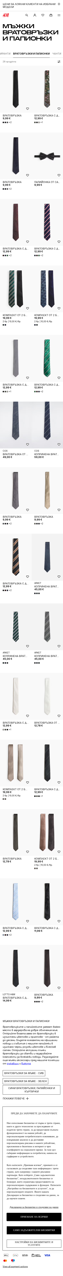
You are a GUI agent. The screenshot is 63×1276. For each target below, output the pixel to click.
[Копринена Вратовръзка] (16, 626)
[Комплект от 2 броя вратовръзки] (16, 289)
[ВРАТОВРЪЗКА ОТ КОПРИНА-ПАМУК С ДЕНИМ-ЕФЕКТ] (16, 425)
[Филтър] (58, 62)
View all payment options (15, 1266)
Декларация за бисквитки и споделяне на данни (34, 1207)
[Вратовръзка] (16, 89)
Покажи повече (14, 1098)
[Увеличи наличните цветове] (5, 325)
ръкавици (13, 1063)
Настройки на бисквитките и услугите (34, 1243)
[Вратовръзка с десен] (16, 222)
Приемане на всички (34, 1217)
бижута (26, 1063)
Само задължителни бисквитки (34, 1230)
